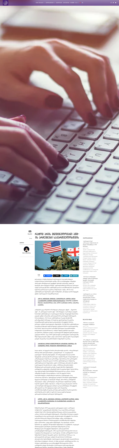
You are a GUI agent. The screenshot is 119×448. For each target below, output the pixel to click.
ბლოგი (30, 238)
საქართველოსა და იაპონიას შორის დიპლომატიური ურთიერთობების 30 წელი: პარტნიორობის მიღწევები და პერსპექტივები (89, 297)
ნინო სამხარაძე (26, 253)
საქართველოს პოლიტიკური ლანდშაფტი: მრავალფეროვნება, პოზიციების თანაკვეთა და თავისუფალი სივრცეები (90, 370)
